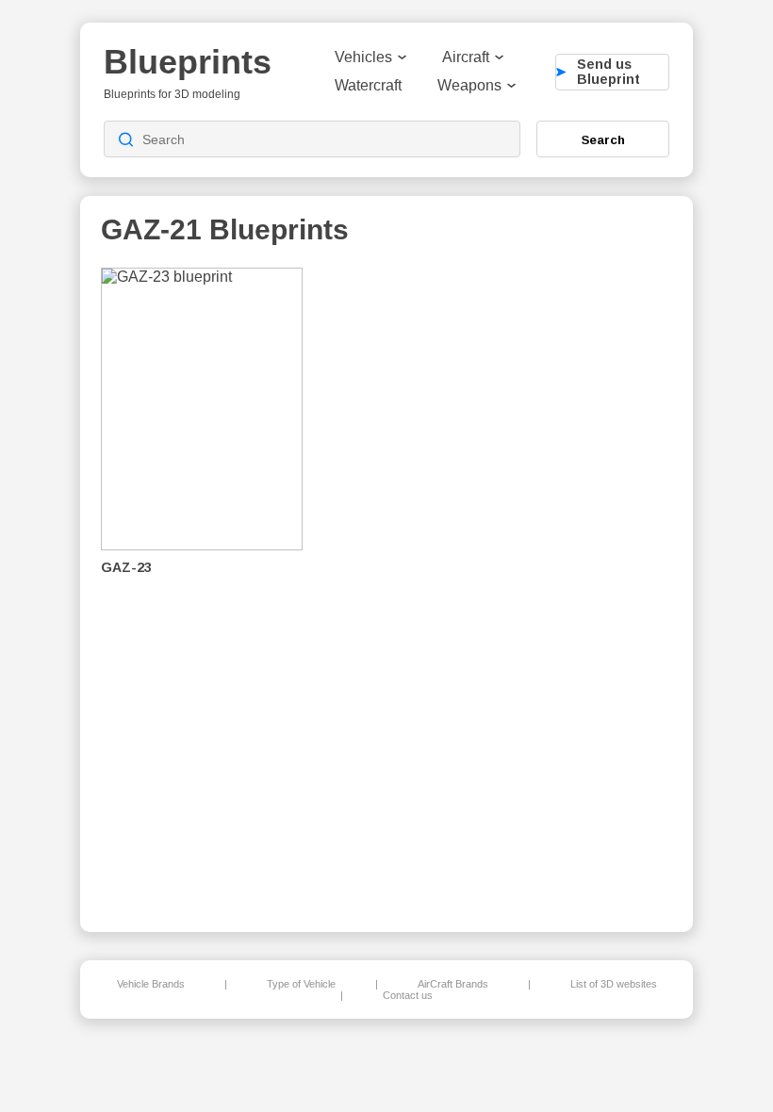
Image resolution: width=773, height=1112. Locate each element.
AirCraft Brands (453, 983)
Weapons (469, 85)
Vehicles (363, 57)
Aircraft (465, 57)
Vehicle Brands (151, 983)
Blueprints (187, 61)
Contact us (408, 995)
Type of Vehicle (301, 983)
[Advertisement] (574, 585)
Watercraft (368, 85)
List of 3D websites (613, 983)
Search (603, 139)
